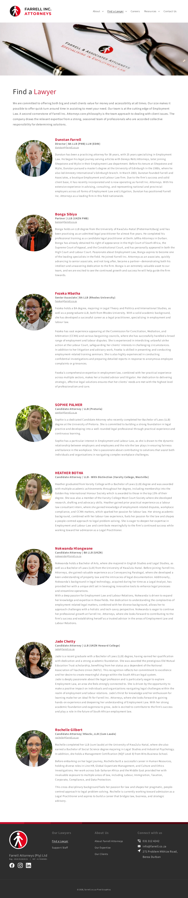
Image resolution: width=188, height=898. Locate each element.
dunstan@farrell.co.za (67, 147)
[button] (98, 11)
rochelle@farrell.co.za (67, 737)
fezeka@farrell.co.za (66, 301)
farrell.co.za (90, 889)
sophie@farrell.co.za (66, 412)
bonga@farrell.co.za (66, 222)
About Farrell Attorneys (109, 841)
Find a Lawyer (60, 841)
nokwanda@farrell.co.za (68, 556)
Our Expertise (103, 847)
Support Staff (60, 847)
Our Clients (101, 854)
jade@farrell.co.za (65, 649)
